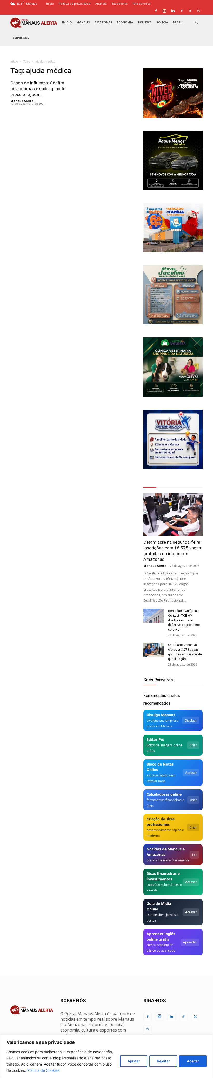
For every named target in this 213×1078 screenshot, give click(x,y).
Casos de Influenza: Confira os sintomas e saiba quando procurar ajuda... (37, 88)
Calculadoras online (164, 794)
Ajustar (134, 1061)
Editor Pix (155, 739)
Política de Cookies (43, 1070)
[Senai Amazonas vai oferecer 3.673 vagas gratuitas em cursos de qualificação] (153, 650)
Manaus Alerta (22, 101)
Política (145, 22)
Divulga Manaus (161, 714)
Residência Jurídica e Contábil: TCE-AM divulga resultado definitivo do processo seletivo (184, 620)
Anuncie (101, 3)
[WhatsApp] (199, 11)
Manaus (83, 22)
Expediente (120, 3)
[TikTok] (181, 11)
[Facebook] (156, 11)
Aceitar (193, 1061)
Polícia (162, 22)
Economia (125, 22)
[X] (190, 11)
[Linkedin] (173, 11)
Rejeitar (163, 1061)
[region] (106, 1056)
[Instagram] (164, 11)
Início (50, 3)
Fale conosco (141, 3)
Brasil (178, 22)
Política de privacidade (74, 3)
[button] (196, 22)
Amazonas (103, 22)
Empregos (21, 38)
